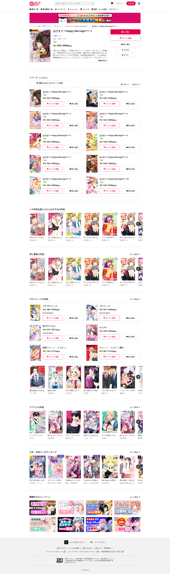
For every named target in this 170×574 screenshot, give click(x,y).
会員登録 (131, 3)
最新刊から (136, 84)
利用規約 (107, 548)
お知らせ (98, 548)
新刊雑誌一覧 (48, 9)
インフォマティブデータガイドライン (82, 552)
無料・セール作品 (100, 9)
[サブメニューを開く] (139, 3)
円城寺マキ (57, 36)
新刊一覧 (35, 9)
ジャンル (86, 9)
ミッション (74, 9)
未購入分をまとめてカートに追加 (51, 83)
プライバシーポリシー (55, 552)
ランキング (61, 9)
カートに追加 (126, 38)
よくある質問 (74, 548)
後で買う (126, 55)
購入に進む (125, 32)
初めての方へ (61, 548)
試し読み (126, 44)
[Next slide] (138, 224)
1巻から (126, 84)
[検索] (93, 3)
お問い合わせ (87, 548)
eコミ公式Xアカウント (75, 542)
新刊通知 (126, 50)
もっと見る (134, 254)
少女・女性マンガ (59, 39)
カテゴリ (112, 9)
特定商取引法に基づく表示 (112, 552)
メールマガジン (100, 542)
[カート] (111, 3)
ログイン (120, 3)
